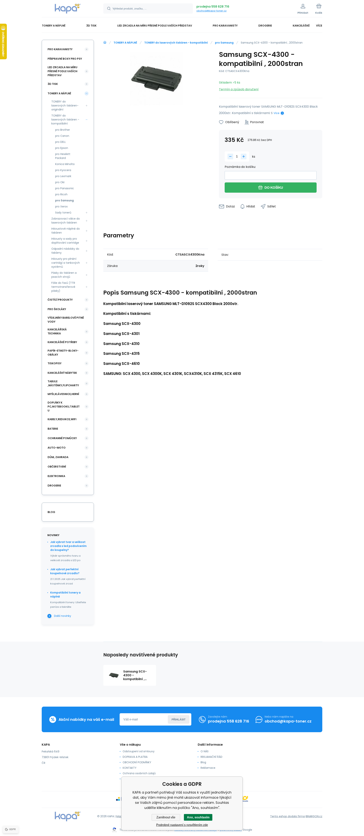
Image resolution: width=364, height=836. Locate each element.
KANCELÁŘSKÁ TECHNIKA (57, 331)
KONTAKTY (129, 768)
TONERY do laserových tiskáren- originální (64, 105)
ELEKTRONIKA (56, 476)
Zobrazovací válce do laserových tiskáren (65, 220)
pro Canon (62, 136)
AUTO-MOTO (57, 448)
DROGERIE (54, 485)
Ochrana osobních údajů (139, 773)
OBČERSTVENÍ (57, 466)
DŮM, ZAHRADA (58, 457)
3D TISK (53, 84)
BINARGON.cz (314, 816)
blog (51, 512)
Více (276, 113)
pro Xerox (61, 206)
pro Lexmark (63, 176)
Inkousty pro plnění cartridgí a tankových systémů (65, 263)
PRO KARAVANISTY (60, 49)
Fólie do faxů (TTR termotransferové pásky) (63, 287)
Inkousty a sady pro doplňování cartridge (65, 241)
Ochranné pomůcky (62, 438)
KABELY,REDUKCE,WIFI (62, 419)
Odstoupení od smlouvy (139, 751)
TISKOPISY (54, 363)
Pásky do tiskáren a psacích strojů (64, 275)
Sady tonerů (63, 212)
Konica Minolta (65, 164)
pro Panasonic (64, 188)
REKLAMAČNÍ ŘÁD (211, 757)
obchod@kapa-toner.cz (211, 11)
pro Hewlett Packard (62, 156)
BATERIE (53, 429)
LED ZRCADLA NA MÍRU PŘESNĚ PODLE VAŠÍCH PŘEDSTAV (62, 71)
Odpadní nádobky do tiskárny (65, 251)
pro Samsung (224, 43)
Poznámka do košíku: (240, 167)
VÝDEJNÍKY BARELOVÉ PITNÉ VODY (66, 320)
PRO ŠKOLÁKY (57, 309)
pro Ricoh (61, 194)
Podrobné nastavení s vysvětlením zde (182, 825)
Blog (203, 762)
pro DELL (60, 142)
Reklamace (208, 768)
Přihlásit (179, 719)
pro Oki (59, 182)
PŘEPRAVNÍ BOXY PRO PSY (65, 59)
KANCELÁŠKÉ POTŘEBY (62, 342)
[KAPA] (104, 42)
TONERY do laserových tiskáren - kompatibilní (176, 43)
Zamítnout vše (165, 817)
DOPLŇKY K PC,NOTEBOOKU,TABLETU (64, 406)
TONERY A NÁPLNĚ (125, 43)
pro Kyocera (63, 170)
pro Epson (61, 148)
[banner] (68, 9)
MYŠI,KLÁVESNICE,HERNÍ (63, 394)
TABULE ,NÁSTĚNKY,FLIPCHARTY (63, 383)
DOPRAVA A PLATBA (135, 757)
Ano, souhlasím (198, 817)
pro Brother (62, 130)
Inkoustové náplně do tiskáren (65, 231)
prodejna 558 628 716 (212, 6)
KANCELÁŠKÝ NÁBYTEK (62, 373)
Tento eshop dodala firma (287, 816)
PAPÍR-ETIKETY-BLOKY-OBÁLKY (63, 353)
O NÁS (205, 751)
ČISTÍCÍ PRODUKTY (60, 300)
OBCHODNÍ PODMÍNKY (137, 762)
